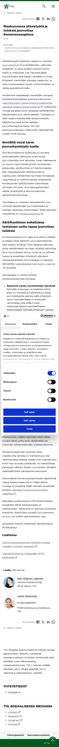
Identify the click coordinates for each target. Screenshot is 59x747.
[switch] (52, 382)
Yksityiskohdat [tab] (29, 324)
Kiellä (29, 429)
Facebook (13, 716)
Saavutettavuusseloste (38, 735)
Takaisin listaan (14, 13)
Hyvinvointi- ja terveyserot (18, 51)
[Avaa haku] (44, 6)
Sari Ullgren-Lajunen (30, 578)
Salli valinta (29, 420)
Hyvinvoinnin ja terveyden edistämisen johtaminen (29, 48)
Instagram (13, 720)
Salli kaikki (29, 412)
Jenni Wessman (27, 596)
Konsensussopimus (29, 213)
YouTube (12, 724)
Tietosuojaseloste (15, 735)
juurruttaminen (10, 65)
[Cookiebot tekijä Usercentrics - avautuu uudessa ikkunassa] (43, 316)
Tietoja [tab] (48, 324)
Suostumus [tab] (10, 324)
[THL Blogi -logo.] (11, 6)
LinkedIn (13, 712)
